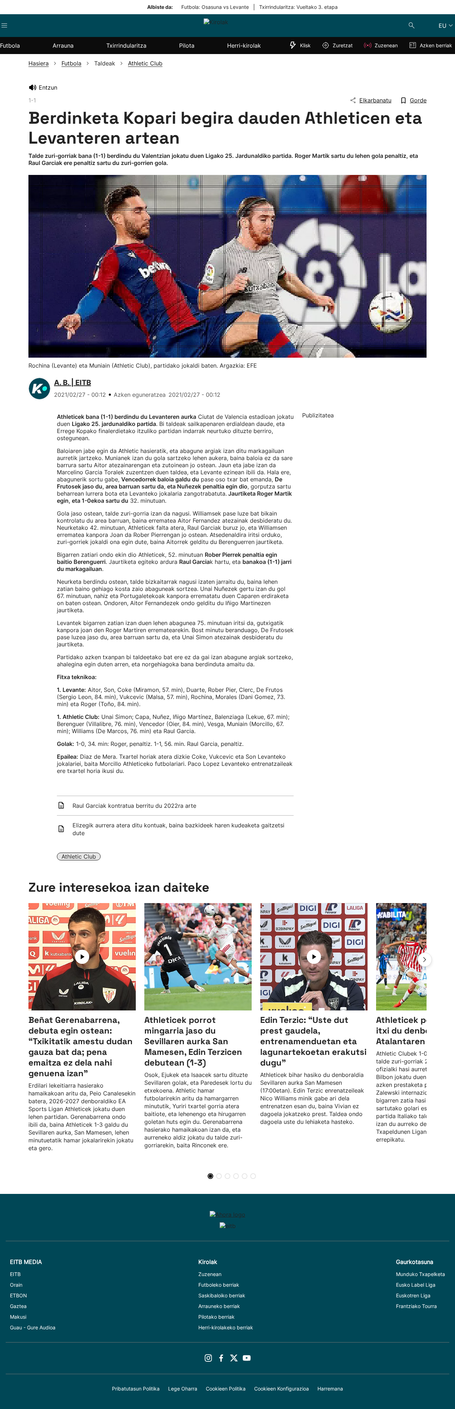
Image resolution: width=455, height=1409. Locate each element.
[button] (425, 959)
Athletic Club (78, 856)
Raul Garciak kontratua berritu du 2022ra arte (134, 805)
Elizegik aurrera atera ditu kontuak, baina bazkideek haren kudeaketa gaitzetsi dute (178, 829)
